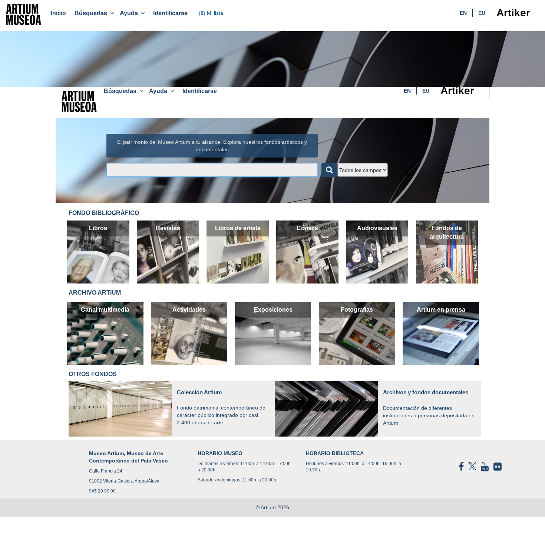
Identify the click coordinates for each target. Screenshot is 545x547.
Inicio (58, 13)
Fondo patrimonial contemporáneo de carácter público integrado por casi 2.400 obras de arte (221, 407)
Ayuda (130, 13)
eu (481, 13)
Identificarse (170, 13)
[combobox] (212, 170)
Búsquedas (92, 13)
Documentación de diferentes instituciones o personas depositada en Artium (429, 407)
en (463, 13)
